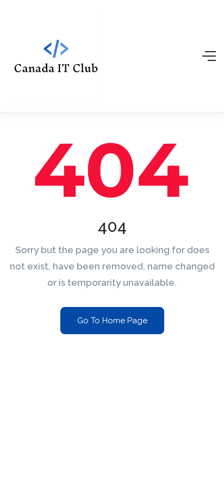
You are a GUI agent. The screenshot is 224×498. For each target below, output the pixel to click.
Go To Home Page (112, 320)
